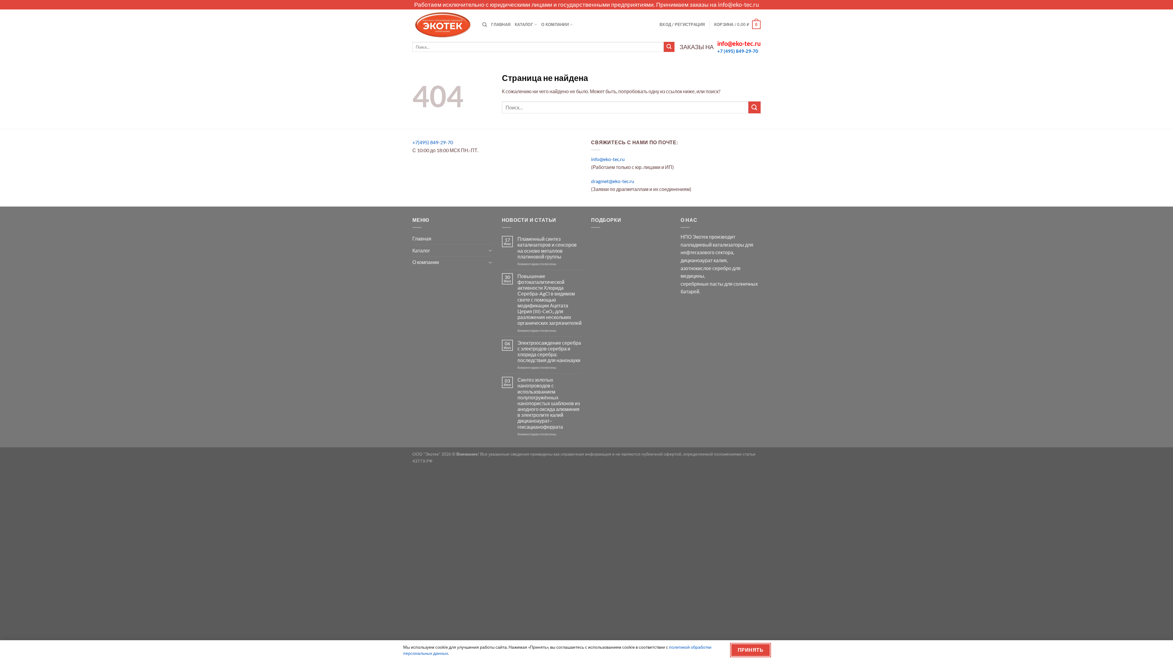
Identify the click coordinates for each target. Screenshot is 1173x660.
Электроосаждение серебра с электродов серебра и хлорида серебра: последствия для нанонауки (549, 351)
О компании (555, 24)
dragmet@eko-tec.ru (612, 181)
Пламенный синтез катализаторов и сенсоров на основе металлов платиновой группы (547, 247)
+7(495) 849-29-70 (432, 142)
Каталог (524, 24)
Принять (750, 650)
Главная (500, 24)
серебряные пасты (702, 284)
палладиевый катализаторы (712, 245)
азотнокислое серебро (706, 268)
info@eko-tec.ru (738, 4)
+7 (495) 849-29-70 (737, 51)
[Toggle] (490, 250)
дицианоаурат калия (704, 260)
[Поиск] (484, 25)
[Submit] (669, 47)
